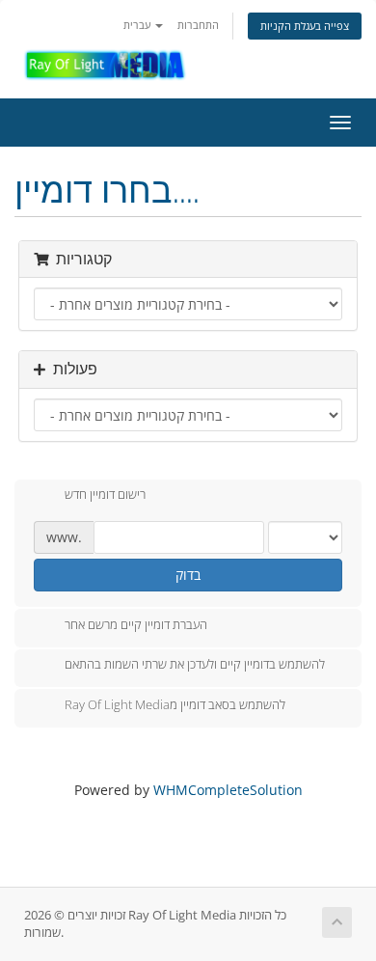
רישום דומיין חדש (105, 495)
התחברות (198, 24)
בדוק (188, 574)
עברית (138, 24)
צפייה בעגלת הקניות (304, 25)
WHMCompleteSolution (228, 790)
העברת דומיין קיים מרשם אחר (136, 624)
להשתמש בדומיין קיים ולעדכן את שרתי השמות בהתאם (195, 664)
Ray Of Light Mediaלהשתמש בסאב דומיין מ (175, 704)
